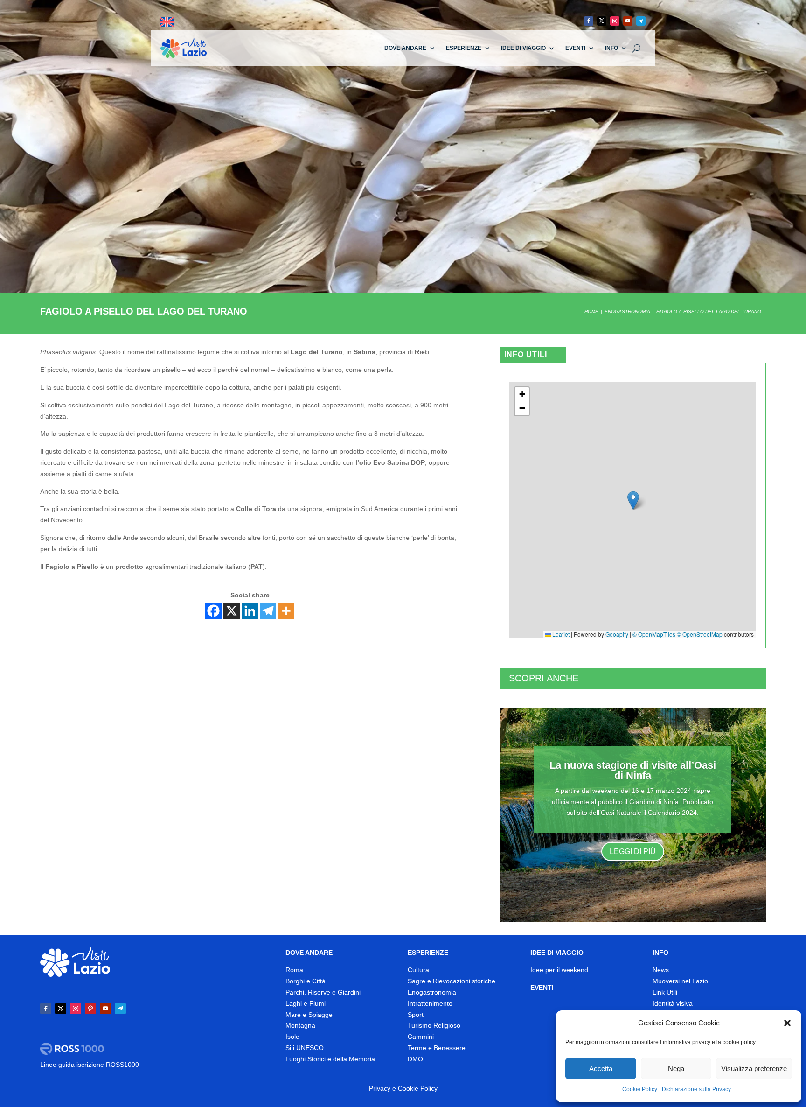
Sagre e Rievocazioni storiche (451, 981)
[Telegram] (268, 611)
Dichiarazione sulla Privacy (696, 1089)
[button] (787, 1023)
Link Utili (665, 992)
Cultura (418, 970)
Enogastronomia (432, 992)
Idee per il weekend (559, 970)
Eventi (575, 48)
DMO (415, 1059)
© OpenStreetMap (700, 634)
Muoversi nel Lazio (680, 981)
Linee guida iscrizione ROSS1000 (89, 1064)
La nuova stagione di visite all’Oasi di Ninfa (632, 770)
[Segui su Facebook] (588, 21)
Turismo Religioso (434, 1025)
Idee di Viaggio (523, 48)
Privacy (379, 1088)
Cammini (421, 1036)
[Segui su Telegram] (641, 21)
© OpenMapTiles (653, 634)
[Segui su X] (601, 21)
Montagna (300, 1025)
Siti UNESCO (304, 1047)
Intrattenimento (430, 1003)
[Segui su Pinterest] (90, 1008)
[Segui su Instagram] (614, 21)
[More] (286, 611)
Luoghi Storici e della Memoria (330, 1059)
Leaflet (560, 634)
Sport (416, 1014)
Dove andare (405, 48)
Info (611, 48)
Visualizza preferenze (754, 1068)
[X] (231, 611)
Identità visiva (673, 1003)
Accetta (600, 1068)
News (661, 970)
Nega (676, 1068)
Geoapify (616, 634)
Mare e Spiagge (309, 1014)
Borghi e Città (305, 981)
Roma (294, 970)
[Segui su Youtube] (627, 21)
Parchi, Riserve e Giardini (323, 992)
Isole (292, 1036)
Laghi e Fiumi (305, 1003)
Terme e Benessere (437, 1047)
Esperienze (463, 48)
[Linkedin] (250, 611)
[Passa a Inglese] (166, 22)
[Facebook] (213, 611)
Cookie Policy (639, 1089)
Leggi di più (633, 851)
